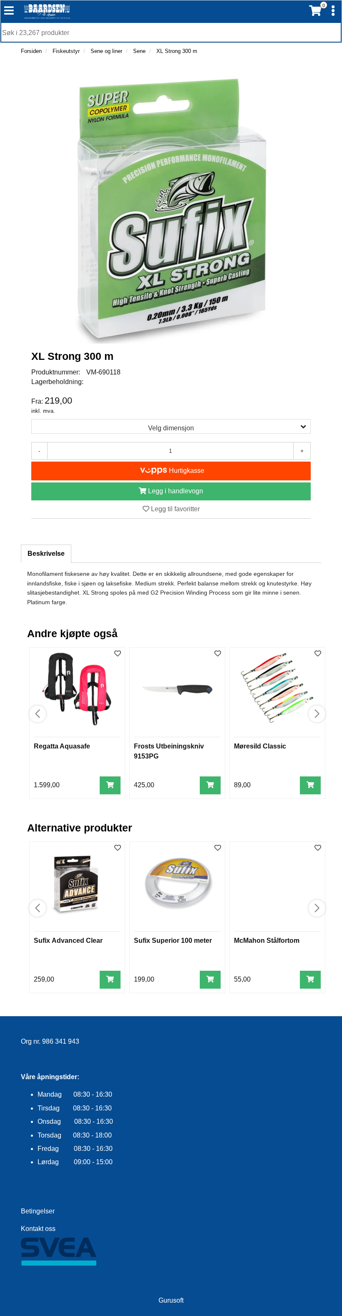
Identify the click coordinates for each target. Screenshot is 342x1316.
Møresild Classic (260, 746)
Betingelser (38, 1211)
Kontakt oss (38, 1228)
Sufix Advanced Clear (68, 940)
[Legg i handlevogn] (110, 785)
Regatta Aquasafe (62, 746)
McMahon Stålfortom (266, 940)
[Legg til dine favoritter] (117, 654)
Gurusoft (171, 1300)
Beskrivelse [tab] (46, 553)
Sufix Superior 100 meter (173, 940)
